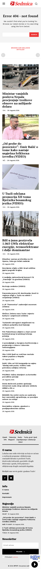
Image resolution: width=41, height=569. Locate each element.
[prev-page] (3, 55)
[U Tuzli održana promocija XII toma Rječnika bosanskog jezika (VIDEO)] (20, 177)
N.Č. (4, 160)
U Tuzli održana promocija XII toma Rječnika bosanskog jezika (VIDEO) (16, 198)
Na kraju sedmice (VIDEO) (13, 286)
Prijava (19, 551)
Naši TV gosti (7, 524)
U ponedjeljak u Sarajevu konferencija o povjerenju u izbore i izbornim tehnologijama (20, 345)
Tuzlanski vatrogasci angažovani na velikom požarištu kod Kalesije (18, 324)
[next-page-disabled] (38, 55)
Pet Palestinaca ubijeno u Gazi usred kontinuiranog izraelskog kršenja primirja (19, 334)
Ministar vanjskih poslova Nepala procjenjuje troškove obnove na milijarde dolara (17, 100)
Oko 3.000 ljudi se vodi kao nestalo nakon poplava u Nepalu (18, 355)
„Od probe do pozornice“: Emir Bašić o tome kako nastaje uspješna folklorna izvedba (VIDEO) (20, 150)
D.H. (4, 110)
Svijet (4, 514)
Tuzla (4, 533)
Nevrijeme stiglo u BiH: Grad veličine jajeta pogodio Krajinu (18, 269)
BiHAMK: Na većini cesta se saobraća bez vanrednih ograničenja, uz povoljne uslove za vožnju (20, 397)
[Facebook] (4, 477)
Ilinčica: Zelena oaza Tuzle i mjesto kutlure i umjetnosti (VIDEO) (18, 314)
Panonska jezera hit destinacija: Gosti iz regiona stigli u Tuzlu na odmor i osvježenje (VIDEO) (20, 295)
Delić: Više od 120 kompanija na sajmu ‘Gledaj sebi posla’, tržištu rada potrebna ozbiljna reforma (19, 365)
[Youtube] (10, 477)
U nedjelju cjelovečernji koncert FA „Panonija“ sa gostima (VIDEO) (18, 278)
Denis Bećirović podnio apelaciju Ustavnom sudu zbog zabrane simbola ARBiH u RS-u (19, 386)
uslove (15, 557)
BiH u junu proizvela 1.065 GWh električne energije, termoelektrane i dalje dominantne (20, 245)
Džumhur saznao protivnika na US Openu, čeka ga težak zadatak (17, 260)
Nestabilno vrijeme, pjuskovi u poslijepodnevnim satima (16, 407)
